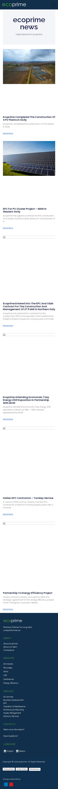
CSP (5, 675)
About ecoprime (10, 644)
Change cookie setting (11, 779)
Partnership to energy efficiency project (27, 593)
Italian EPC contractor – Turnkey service (28, 498)
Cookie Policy (22, 769)
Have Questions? (10, 736)
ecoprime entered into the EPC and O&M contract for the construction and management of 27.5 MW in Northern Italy (29, 306)
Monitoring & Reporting (13, 710)
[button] (53, 5)
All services (8, 697)
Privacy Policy (9, 769)
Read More (8, 133)
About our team (10, 647)
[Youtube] (11, 784)
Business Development (13, 700)
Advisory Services (11, 716)
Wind (5, 671)
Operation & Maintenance (14, 706)
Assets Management (12, 713)
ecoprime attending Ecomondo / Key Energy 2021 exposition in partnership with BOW (26, 400)
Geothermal (8, 679)
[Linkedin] (6, 784)
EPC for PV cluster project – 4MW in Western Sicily (25, 210)
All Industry (8, 664)
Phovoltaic (7, 668)
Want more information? (13, 729)
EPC (5, 703)
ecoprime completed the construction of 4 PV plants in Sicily (29, 118)
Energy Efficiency (10, 683)
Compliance (8, 650)
